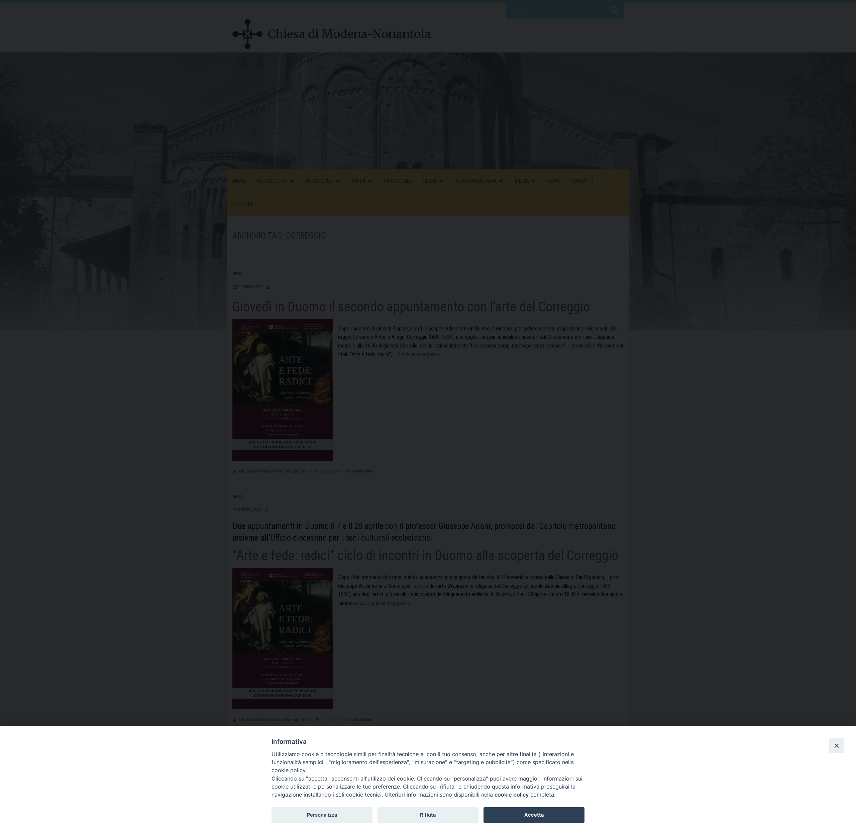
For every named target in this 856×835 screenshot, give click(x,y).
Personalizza (322, 815)
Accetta (534, 815)
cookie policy (512, 794)
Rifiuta (428, 815)
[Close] (836, 745)
